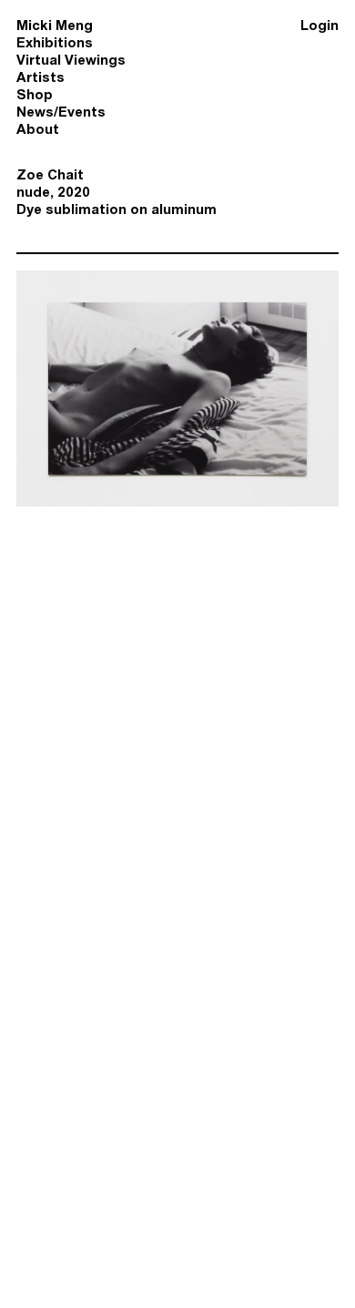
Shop (34, 94)
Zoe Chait (50, 174)
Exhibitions (54, 42)
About (37, 129)
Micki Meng (54, 25)
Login (319, 25)
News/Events (61, 111)
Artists (40, 77)
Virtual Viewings (71, 59)
